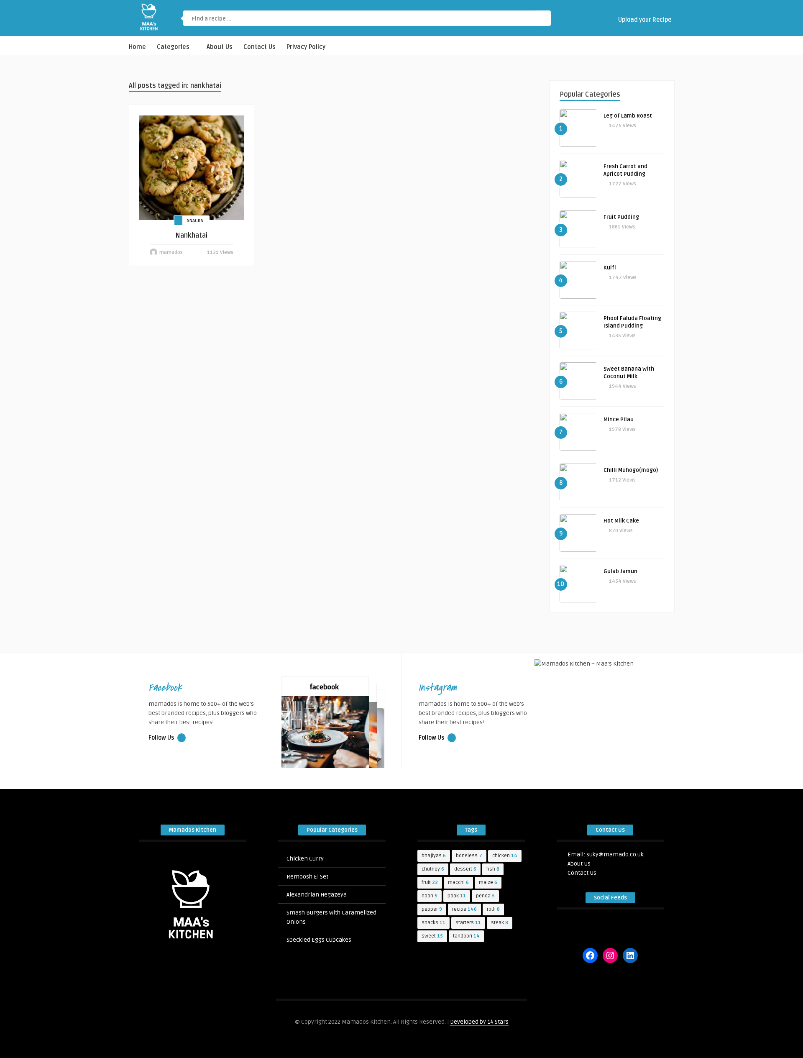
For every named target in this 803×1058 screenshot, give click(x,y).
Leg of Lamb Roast (628, 116)
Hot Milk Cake (621, 520)
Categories (173, 47)
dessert (465, 869)
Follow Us (161, 737)
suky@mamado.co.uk (615, 854)
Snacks (195, 220)
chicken (504, 856)
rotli (493, 909)
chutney (433, 869)
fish (492, 869)
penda (485, 896)
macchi (458, 882)
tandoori (466, 936)
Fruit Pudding (621, 217)
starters (468, 923)
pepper (432, 909)
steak (499, 923)
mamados (171, 252)
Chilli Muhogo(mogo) (631, 470)
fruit (430, 882)
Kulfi (610, 267)
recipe (464, 909)
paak (457, 896)
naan (429, 896)
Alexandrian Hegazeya (316, 894)
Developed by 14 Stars (479, 1021)
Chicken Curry (305, 858)
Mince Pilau (619, 419)
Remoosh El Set (307, 876)
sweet (432, 936)
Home (137, 47)
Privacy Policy (305, 47)
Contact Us (259, 47)
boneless (469, 856)
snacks (433, 923)
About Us (220, 47)
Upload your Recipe (644, 19)
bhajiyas (434, 856)
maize (488, 882)
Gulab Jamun (620, 571)
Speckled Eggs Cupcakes (318, 939)
